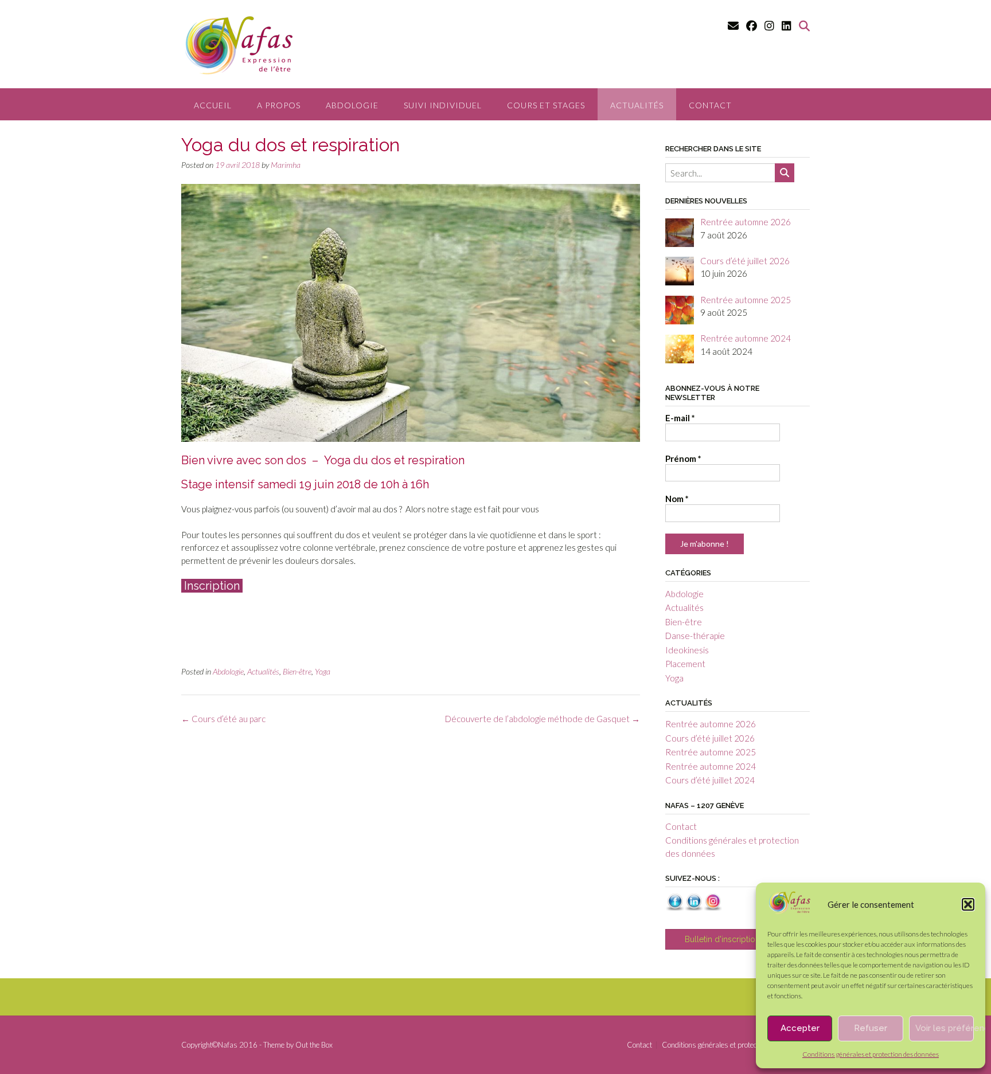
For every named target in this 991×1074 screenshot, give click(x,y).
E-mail (680, 418)
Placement (685, 663)
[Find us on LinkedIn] (786, 25)
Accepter (800, 1028)
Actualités (637, 105)
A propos (279, 105)
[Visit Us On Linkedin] (693, 908)
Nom (677, 498)
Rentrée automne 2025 (710, 752)
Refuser (870, 1028)
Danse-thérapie (695, 635)
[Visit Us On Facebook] (674, 908)
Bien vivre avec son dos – (252, 460)
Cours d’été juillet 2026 (710, 738)
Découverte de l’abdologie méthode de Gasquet (542, 719)
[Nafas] (789, 911)
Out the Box (314, 1044)
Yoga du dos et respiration (394, 460)
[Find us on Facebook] (751, 25)
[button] (968, 904)
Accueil (213, 105)
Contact (710, 105)
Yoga (322, 671)
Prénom (683, 458)
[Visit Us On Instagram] (712, 908)
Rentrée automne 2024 (710, 766)
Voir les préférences (944, 1028)
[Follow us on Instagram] (769, 25)
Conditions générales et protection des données (870, 1054)
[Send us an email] (733, 25)
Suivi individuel (443, 105)
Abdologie (352, 105)
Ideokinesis (687, 650)
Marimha (286, 165)
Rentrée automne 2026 (710, 724)
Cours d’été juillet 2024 (710, 780)
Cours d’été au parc (223, 719)
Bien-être (297, 671)
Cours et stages (546, 105)
